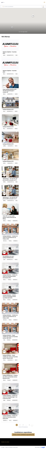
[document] (23, 48)
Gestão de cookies (5, 442)
